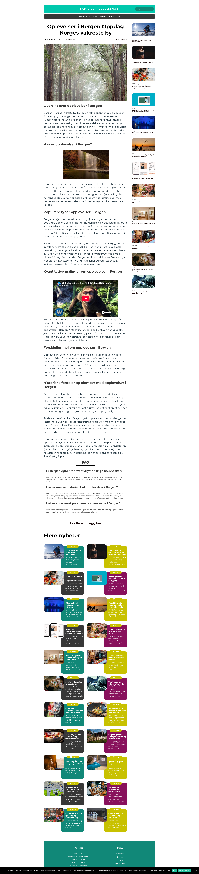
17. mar (73, 652)
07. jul (72, 573)
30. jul (72, 546)
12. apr (115, 625)
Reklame (83, 16)
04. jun (116, 783)
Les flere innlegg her (85, 523)
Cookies (102, 16)
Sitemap (120, 867)
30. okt (72, 757)
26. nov (73, 731)
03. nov (116, 731)
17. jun (115, 573)
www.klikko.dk (81, 866)
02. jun (116, 599)
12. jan (115, 678)
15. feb (72, 678)
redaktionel (121, 39)
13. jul (116, 546)
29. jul (72, 783)
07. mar (73, 810)
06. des (116, 704)
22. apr (72, 625)
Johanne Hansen (68, 39)
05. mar (116, 652)
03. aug (116, 757)
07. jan (72, 704)
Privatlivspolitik (184, 870)
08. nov (116, 810)
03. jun (72, 599)
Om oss (93, 16)
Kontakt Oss (114, 16)
